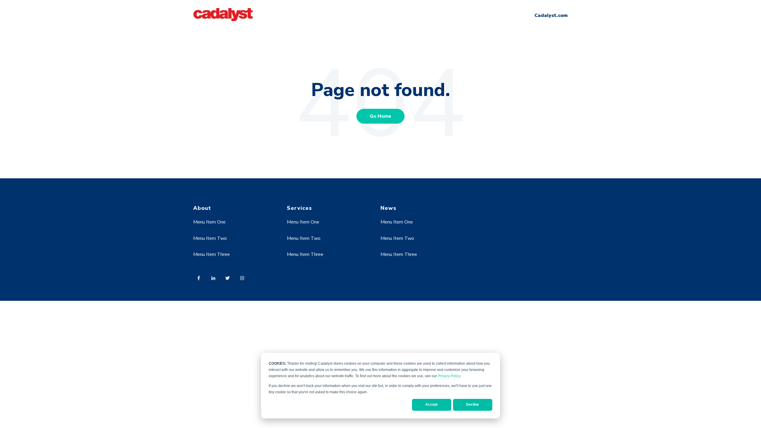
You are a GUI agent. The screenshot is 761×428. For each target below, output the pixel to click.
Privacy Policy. (449, 376)
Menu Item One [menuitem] (209, 222)
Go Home (380, 116)
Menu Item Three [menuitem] (211, 254)
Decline (472, 404)
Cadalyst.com (551, 15)
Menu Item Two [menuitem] (210, 238)
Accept (431, 404)
